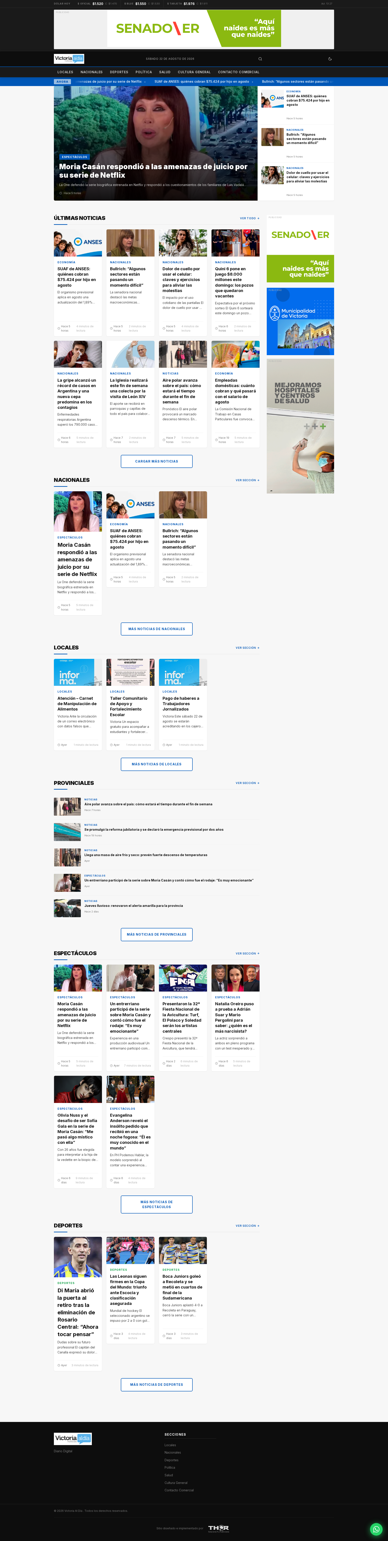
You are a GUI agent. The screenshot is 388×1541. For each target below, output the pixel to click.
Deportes (119, 72)
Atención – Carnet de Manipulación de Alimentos (77, 704)
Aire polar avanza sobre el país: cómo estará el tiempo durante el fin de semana (182, 391)
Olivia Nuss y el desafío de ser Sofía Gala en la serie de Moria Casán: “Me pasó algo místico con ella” (77, 1129)
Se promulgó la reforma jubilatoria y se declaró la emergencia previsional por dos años (154, 829)
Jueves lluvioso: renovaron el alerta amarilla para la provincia (133, 906)
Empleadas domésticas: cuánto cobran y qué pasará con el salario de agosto (235, 391)
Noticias (171, 373)
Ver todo (248, 218)
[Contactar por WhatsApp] (376, 1529)
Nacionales (92, 72)
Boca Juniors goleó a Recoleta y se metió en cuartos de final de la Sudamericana (182, 1287)
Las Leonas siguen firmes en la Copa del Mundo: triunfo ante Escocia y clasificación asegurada (128, 1290)
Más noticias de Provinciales (157, 934)
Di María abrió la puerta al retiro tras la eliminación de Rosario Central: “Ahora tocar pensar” (77, 1312)
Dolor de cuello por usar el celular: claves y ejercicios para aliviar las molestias (181, 279)
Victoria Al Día (73, 1510)
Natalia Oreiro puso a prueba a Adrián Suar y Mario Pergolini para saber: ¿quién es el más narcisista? (234, 1017)
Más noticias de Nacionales (156, 629)
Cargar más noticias (156, 461)
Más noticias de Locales (157, 764)
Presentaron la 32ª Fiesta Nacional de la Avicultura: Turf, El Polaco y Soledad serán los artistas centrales (182, 1017)
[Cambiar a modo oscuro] (330, 59)
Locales (65, 72)
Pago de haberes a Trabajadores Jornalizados (181, 704)
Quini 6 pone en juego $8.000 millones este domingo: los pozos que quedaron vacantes (234, 282)
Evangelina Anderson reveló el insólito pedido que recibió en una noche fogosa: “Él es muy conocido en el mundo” (130, 1131)
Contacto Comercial (239, 72)
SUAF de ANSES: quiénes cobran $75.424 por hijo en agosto (189, 81)
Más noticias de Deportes (156, 1384)
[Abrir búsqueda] (260, 59)
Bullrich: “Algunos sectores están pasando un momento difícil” (298, 81)
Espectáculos (70, 537)
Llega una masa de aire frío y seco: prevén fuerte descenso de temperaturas (145, 855)
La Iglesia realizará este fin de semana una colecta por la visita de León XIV (129, 388)
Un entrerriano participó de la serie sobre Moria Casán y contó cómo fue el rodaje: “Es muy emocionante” (169, 880)
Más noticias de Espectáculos (157, 1204)
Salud (165, 72)
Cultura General (194, 72)
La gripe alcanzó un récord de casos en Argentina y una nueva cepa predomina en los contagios (76, 394)
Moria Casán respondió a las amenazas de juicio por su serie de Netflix (77, 559)
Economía (66, 262)
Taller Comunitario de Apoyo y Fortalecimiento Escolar (128, 706)
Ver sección (246, 480)
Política (144, 72)
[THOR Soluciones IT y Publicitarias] (218, 1528)
